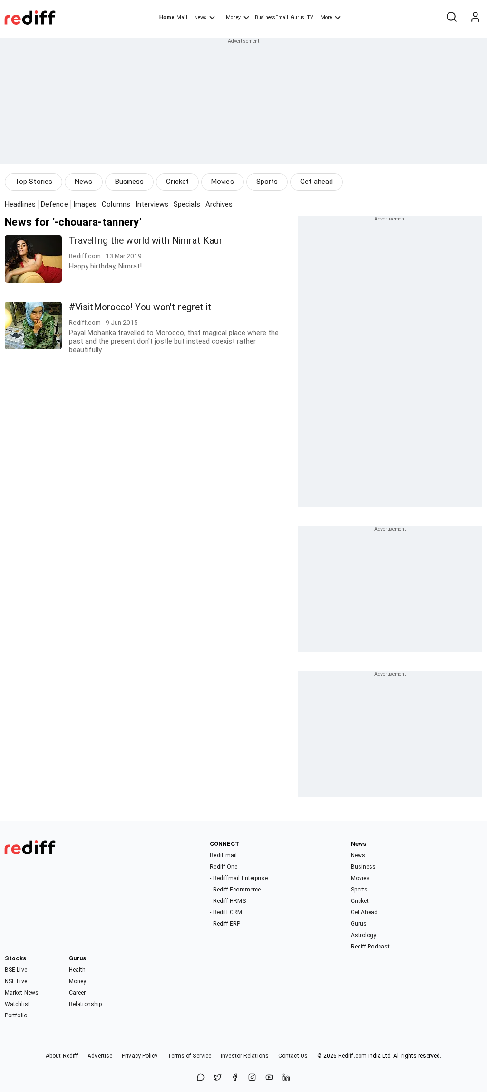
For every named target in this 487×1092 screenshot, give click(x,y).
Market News (22, 992)
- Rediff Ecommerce (235, 889)
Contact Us (293, 1056)
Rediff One (223, 866)
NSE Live (16, 981)
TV (310, 17)
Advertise (100, 1056)
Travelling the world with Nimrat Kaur (146, 240)
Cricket (177, 181)
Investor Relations (245, 1056)
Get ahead (316, 181)
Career (77, 992)
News (200, 17)
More (326, 17)
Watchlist (17, 1004)
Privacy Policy (139, 1056)
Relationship (85, 1004)
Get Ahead (364, 912)
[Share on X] (218, 1077)
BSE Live (16, 970)
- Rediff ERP (225, 923)
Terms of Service (189, 1056)
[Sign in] (475, 17)
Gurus (298, 17)
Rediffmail (223, 855)
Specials (187, 204)
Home (166, 17)
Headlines (20, 204)
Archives (219, 204)
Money (233, 17)
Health (77, 970)
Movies (222, 181)
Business (129, 181)
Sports (267, 181)
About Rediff (62, 1056)
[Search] (451, 17)
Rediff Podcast (370, 946)
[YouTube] (269, 1077)
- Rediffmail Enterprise (238, 878)
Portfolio (16, 1015)
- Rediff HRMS (227, 901)
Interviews (152, 204)
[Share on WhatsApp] (201, 1077)
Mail (181, 17)
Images (85, 204)
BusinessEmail (271, 17)
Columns (116, 204)
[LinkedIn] (286, 1077)
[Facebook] (235, 1077)
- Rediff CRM (226, 912)
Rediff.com (352, 1056)
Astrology (364, 935)
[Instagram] (252, 1077)
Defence (54, 204)
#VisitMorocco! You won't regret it (140, 307)
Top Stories (33, 181)
